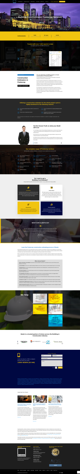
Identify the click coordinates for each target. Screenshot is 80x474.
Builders (40, 306)
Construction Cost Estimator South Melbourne (33, 383)
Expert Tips (43, 470)
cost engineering (49, 434)
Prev (18, 343)
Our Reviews (37, 1)
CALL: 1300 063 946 (54, 1)
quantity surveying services (46, 438)
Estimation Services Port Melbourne (26, 382)
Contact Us (46, 1)
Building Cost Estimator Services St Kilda (28, 384)
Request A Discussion (23, 85)
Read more (19, 417)
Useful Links (42, 1)
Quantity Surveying (26, 1)
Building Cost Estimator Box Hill (54, 378)
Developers (55, 306)
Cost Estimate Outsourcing (55, 317)
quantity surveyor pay (25, 435)
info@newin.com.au (38, 449)
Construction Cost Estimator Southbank (46, 383)
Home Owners (55, 296)
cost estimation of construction (37, 438)
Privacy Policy (55, 470)
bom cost (53, 438)
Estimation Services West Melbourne (33, 378)
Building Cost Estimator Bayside (44, 378)
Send (60, 367)
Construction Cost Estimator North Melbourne (50, 382)
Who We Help (32, 1)
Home (18, 470)
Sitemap (51, 470)
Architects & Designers (40, 296)
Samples (40, 470)
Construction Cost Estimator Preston (37, 382)
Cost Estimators (20, 1)
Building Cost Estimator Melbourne (23, 378)
